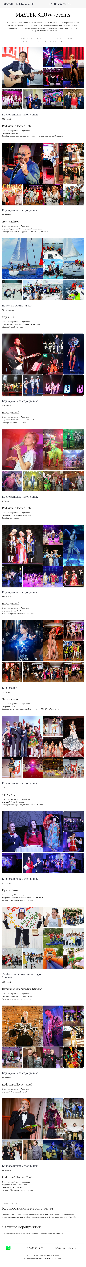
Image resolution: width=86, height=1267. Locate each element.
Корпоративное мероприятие (20, 114)
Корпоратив (9, 688)
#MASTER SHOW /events (18, 4)
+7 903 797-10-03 (60, 4)
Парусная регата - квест (16, 305)
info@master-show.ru (65, 1248)
